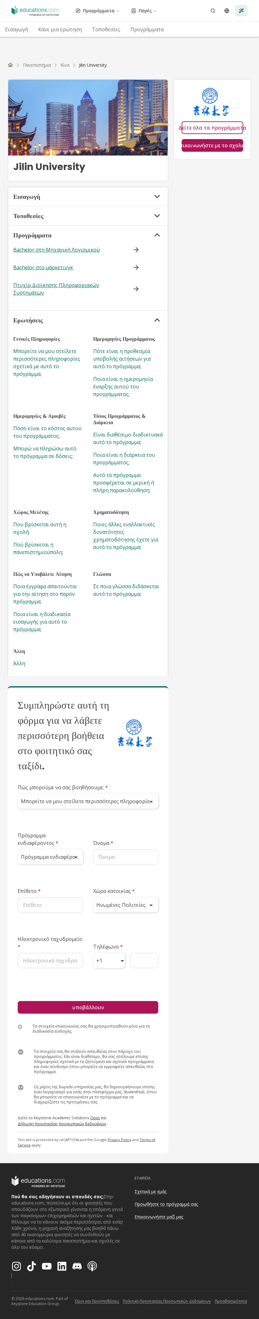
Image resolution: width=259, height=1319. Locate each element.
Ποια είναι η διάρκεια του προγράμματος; (124, 458)
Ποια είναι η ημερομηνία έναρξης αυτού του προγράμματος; (123, 387)
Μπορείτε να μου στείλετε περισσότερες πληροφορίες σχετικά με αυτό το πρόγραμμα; (46, 362)
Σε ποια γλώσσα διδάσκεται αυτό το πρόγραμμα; (126, 590)
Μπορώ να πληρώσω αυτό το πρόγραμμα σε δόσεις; (44, 452)
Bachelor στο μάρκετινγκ (43, 267)
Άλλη (19, 663)
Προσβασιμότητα (231, 1301)
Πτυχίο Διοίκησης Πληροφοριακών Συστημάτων (56, 289)
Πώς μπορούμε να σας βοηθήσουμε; (63, 787)
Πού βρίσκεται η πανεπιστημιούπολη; (38, 548)
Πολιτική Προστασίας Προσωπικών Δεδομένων (167, 1301)
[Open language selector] (226, 10)
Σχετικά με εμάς (150, 1191)
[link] (93, 65)
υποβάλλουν (88, 1007)
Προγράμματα (99, 11)
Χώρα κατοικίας (114, 891)
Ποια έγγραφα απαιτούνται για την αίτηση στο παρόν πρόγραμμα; (45, 594)
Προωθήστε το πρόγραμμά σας (166, 1204)
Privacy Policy (119, 1139)
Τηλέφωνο (108, 946)
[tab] (16, 29)
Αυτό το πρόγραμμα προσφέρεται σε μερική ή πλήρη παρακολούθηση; (123, 483)
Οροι (95, 1118)
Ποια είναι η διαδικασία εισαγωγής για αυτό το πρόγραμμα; (41, 622)
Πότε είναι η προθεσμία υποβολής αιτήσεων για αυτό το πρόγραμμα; (122, 359)
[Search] (213, 10)
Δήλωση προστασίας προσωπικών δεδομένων (62, 1124)
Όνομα (103, 843)
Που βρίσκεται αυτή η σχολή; (39, 528)
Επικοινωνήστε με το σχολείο (212, 145)
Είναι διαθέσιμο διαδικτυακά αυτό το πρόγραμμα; (128, 438)
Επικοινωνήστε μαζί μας (159, 1217)
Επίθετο (29, 891)
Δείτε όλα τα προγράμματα (212, 127)
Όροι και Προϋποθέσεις (97, 1301)
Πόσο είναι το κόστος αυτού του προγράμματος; (47, 432)
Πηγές (145, 11)
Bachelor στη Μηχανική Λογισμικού (56, 249)
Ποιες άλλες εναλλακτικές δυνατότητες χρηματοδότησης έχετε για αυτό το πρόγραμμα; (125, 536)
